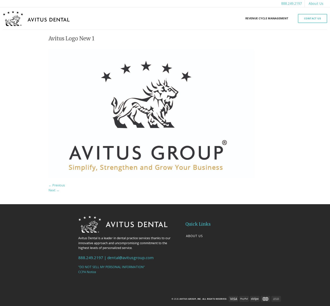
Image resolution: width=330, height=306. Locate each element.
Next (54, 190)
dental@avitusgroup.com (130, 257)
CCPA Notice (87, 272)
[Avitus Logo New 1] (152, 113)
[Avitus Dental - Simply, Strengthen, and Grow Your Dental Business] (36, 18)
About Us (316, 3)
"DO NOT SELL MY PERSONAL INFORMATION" (111, 267)
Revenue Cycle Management (266, 18)
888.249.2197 (291, 3)
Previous (57, 185)
